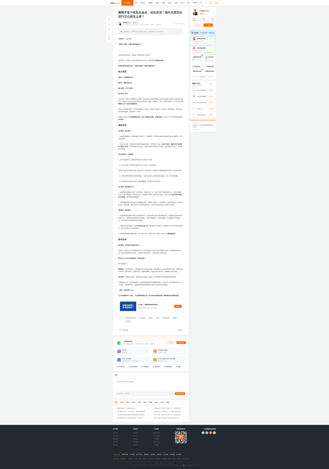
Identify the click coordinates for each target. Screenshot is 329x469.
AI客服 (144, 458)
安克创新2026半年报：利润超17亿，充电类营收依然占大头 (168, 408)
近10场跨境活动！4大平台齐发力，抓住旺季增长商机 (131, 411)
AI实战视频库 (157, 458)
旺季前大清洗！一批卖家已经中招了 (126, 408)
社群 (188, 3)
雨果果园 (156, 439)
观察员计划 (157, 442)
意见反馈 (135, 442)
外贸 (158, 318)
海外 (151, 318)
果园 (163, 3)
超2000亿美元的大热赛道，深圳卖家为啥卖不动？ (167, 418)
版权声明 (135, 445)
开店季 (195, 3)
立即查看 (178, 306)
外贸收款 (142, 318)
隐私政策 (115, 445)
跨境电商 (166, 318)
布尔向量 (179, 458)
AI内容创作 (130, 458)
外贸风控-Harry (130, 318)
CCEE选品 (156, 436)
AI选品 (135, 458)
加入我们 (115, 436)
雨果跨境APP (156, 433)
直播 (175, 3)
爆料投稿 (115, 439)
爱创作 (169, 458)
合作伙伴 (135, 436)
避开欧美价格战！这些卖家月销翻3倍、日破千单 (130, 418)
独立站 (143, 3)
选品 (157, 3)
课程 (169, 3)
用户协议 (115, 442)
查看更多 (171, 342)
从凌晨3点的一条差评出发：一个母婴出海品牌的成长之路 (168, 411)
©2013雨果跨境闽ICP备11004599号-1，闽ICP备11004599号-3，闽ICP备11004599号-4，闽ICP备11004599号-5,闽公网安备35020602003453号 (164, 465)
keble (187, 458)
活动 (182, 3)
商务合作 (181, 342)
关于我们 (115, 433)
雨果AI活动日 (116, 458)
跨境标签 (156, 445)
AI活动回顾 (164, 458)
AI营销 (140, 458)
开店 (136, 3)
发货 (174, 318)
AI (201, 3)
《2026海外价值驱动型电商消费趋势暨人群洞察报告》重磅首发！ (131, 415)
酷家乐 (174, 458)
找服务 (150, 3)
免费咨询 (211, 90)
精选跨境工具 (123, 458)
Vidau (183, 458)
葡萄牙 (128, 321)
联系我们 (135, 433)
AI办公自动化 (150, 458)
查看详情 (211, 108)
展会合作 (135, 439)
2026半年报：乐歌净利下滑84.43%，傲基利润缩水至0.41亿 (168, 415)
